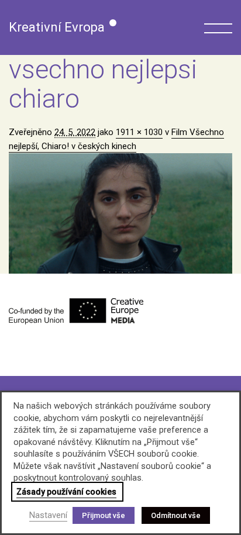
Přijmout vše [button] (103, 515)
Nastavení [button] (48, 515)
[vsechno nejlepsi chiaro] (120, 213)
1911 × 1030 (139, 132)
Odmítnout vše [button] (176, 515)
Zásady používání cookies (66, 491)
